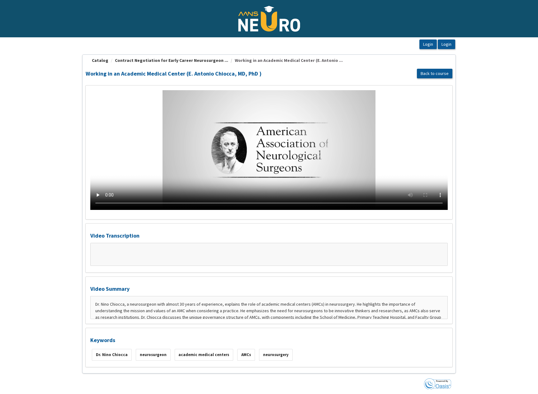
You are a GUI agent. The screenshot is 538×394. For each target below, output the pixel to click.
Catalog (100, 60)
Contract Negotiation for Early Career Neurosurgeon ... (171, 60)
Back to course (435, 73)
